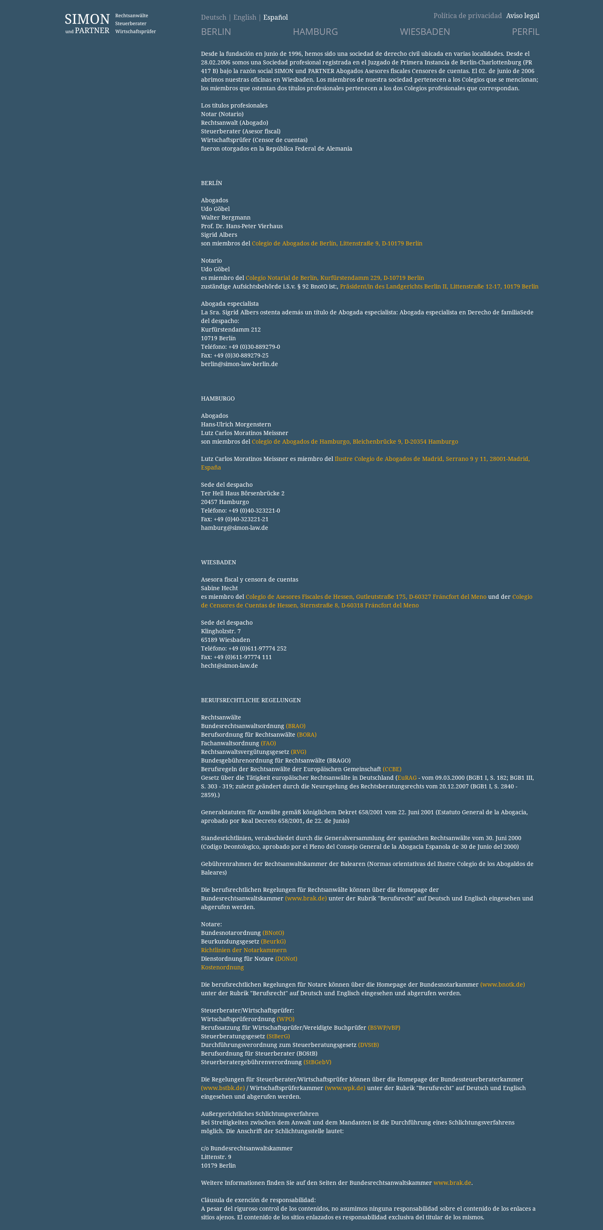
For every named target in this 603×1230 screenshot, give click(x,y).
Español (275, 17)
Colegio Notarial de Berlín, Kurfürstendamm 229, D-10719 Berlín (335, 278)
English (244, 17)
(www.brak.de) (306, 898)
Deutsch (213, 17)
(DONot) (286, 958)
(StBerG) (278, 1036)
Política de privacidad (468, 15)
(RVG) (298, 752)
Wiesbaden (425, 31)
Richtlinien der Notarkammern (244, 950)
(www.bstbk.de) (223, 1088)
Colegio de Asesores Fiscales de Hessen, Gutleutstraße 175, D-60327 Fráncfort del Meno (366, 596)
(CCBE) (392, 769)
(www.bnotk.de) (502, 984)
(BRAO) (296, 726)
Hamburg (315, 31)
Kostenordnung (222, 967)
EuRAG (407, 777)
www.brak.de (452, 1182)
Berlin (216, 31)
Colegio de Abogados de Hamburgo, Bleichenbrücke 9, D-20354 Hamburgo (355, 441)
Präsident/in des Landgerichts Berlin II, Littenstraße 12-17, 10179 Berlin (439, 286)
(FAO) (268, 743)
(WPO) (286, 1019)
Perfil (525, 31)
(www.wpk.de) (345, 1088)
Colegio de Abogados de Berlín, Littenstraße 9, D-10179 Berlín (337, 243)
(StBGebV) (317, 1062)
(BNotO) (273, 933)
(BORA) (307, 734)
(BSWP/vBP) (384, 1027)
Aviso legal (522, 15)
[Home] (110, 32)
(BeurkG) (273, 941)
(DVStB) (368, 1045)
